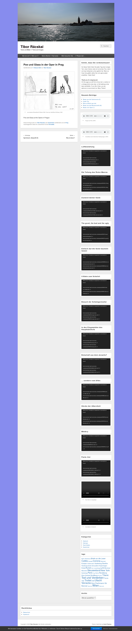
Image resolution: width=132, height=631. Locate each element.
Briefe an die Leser (98, 558)
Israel (89, 566)
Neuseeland (94, 570)
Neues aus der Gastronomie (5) (91, 99)
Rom (83, 575)
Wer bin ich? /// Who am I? (30, 56)
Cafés (84, 560)
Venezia (86, 583)
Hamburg (84, 566)
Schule (87, 575)
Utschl (98, 580)
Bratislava (88, 559)
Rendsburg (103, 573)
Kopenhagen (103, 566)
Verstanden (96, 628)
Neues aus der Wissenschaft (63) (92, 105)
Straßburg (94, 575)
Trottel (88, 580)
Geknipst (85, 543)
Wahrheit (90, 586)
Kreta (83, 568)
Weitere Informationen (110, 628)
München (84, 571)
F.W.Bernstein (90, 563)
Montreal (107, 568)
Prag (67, 123)
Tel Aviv (100, 575)
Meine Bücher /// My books (50, 56)
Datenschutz (26, 612)
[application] (95, 158)
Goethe (105, 563)
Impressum (26, 614)
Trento (106, 578)
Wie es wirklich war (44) (89, 103)
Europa (83, 563)
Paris (90, 572)
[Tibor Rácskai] (66, 41)
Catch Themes (107, 624)
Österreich (101, 586)
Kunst (88, 567)
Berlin (83, 559)
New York (105, 570)
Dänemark (103, 561)
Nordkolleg (84, 573)
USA (93, 581)
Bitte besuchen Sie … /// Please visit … (73, 56)
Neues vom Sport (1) (89, 107)
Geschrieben (86, 545)
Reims (97, 573)
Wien (95, 585)
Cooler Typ (86, 101)
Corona (96, 560)
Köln (92, 568)
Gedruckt (85, 541)
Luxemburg (97, 568)
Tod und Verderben (92, 577)
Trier (82, 581)
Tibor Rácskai (32, 46)
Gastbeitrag (98, 563)
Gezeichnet (51, 123)
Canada (90, 561)
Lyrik (102, 568)
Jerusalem (95, 566)
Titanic (105, 575)
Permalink (51, 124)
